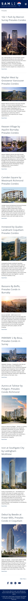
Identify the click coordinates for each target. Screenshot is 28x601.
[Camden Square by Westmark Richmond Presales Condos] (14, 195)
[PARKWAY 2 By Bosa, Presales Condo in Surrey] (14, 354)
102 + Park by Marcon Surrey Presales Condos (13, 18)
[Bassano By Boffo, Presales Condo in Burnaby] (14, 304)
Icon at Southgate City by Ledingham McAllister (12, 451)
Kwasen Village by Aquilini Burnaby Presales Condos (10, 129)
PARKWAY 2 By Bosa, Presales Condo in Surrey (12, 341)
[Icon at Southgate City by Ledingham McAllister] (14, 473)
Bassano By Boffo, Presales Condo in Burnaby (10, 289)
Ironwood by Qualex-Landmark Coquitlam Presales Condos (12, 230)
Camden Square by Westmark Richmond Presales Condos (12, 180)
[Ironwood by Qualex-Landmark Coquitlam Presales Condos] (14, 248)
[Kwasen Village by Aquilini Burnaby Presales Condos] (14, 144)
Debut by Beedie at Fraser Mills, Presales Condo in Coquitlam (12, 517)
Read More (4, 69)
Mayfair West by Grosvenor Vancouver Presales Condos (12, 80)
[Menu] (26, 4)
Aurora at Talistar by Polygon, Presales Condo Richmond (12, 388)
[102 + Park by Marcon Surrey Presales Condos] (14, 39)
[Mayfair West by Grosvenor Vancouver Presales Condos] (14, 94)
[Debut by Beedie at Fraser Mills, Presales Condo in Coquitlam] (14, 540)
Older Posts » (23, 579)
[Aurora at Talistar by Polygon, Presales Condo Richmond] (14, 409)
